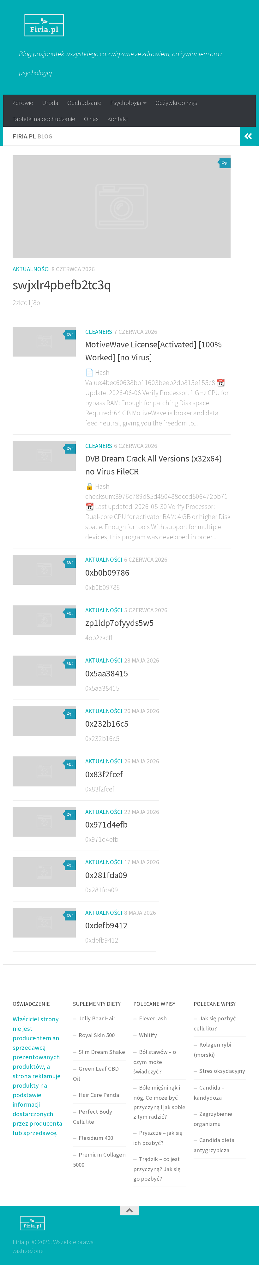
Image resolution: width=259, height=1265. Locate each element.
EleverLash (153, 1018)
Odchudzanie (84, 103)
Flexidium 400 (96, 1137)
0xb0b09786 (107, 572)
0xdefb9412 (106, 925)
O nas (91, 119)
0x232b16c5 (107, 723)
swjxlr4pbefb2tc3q (62, 284)
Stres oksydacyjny (222, 1070)
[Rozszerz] (248, 136)
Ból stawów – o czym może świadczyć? (154, 1061)
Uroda (50, 103)
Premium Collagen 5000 (99, 1159)
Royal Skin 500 (97, 1035)
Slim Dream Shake (102, 1051)
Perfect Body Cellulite (92, 1116)
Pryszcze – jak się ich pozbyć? (157, 1137)
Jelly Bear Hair (97, 1018)
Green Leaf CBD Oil (96, 1073)
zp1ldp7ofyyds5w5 (119, 622)
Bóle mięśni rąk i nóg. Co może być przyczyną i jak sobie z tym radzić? (159, 1102)
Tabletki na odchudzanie (43, 119)
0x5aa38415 (106, 673)
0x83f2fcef (104, 774)
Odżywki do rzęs (176, 103)
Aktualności (31, 269)
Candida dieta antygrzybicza (214, 1145)
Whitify (148, 1035)
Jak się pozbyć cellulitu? (215, 1023)
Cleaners (98, 331)
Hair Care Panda (99, 1094)
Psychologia (125, 103)
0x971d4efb (106, 824)
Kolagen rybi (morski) (212, 1049)
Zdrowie (22, 103)
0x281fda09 (106, 875)
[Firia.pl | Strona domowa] (44, 25)
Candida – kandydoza (209, 1092)
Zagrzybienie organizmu (213, 1119)
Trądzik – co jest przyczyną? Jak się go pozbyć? (156, 1168)
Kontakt (117, 119)
